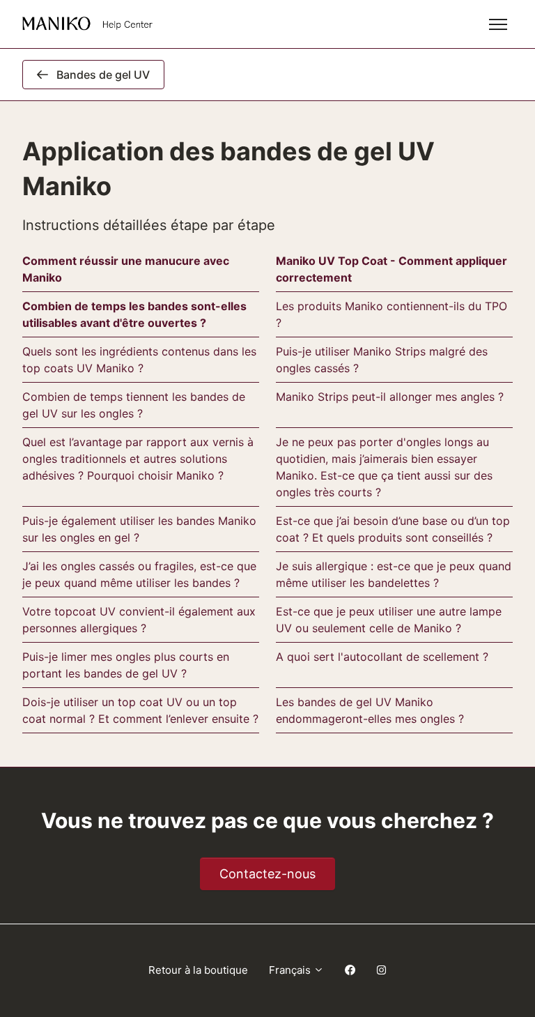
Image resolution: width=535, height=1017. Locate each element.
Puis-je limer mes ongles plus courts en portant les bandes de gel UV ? (125, 665)
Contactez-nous (267, 873)
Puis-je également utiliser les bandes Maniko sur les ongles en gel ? (139, 529)
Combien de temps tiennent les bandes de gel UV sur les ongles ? (133, 405)
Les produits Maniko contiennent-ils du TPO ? (391, 314)
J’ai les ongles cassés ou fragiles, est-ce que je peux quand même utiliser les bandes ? (139, 574)
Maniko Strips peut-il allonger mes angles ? (390, 397)
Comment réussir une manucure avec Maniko (125, 269)
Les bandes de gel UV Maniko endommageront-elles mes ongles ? (370, 710)
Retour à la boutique (198, 970)
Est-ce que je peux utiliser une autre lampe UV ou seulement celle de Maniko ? (389, 619)
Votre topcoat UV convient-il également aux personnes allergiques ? (139, 619)
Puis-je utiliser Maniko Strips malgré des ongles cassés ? (382, 359)
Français (291, 970)
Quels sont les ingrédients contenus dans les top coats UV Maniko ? (139, 359)
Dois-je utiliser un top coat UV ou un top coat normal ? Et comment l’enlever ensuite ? (140, 710)
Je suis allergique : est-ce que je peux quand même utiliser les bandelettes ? (393, 574)
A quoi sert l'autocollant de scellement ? (382, 657)
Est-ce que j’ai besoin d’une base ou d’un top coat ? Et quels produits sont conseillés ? (393, 529)
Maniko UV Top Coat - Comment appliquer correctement (391, 269)
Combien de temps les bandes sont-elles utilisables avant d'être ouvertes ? (134, 314)
